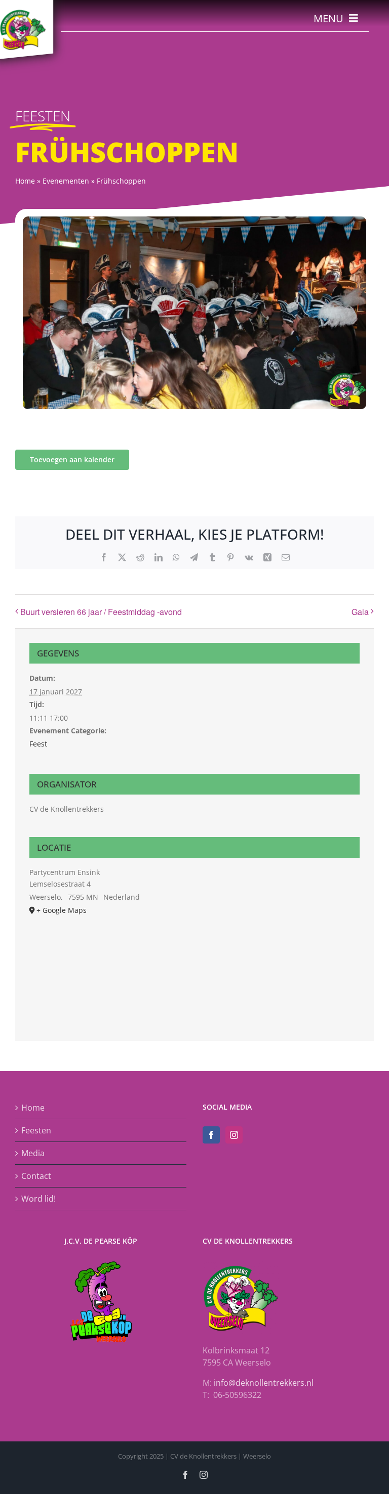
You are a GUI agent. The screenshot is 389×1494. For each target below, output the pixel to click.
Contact (36, 1175)
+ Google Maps (61, 910)
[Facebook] (211, 1135)
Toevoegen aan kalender (72, 459)
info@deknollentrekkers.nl (264, 1382)
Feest (38, 744)
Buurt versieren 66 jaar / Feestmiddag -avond (101, 612)
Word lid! (38, 1198)
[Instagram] (234, 1135)
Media (33, 1153)
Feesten (36, 1130)
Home (33, 1107)
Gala (360, 612)
